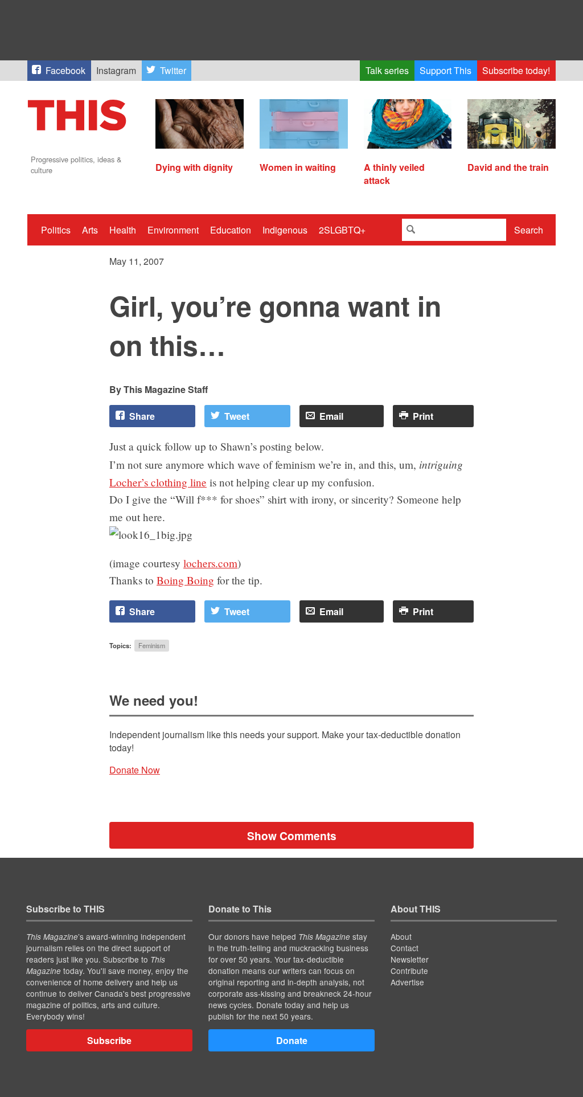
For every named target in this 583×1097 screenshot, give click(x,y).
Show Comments (291, 836)
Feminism (151, 645)
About (401, 936)
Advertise (407, 982)
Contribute (409, 970)
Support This (445, 70)
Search (528, 229)
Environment (173, 229)
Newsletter (410, 959)
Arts (90, 229)
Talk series (387, 70)
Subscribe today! (516, 70)
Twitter (173, 70)
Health (122, 229)
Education (230, 229)
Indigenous (284, 229)
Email (331, 416)
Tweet (236, 416)
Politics (56, 229)
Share (142, 416)
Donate (291, 1040)
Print (423, 416)
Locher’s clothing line (158, 482)
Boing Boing (185, 580)
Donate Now (134, 769)
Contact (404, 947)
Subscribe (109, 1040)
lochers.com (210, 563)
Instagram (116, 70)
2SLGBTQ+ (342, 229)
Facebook (65, 70)
